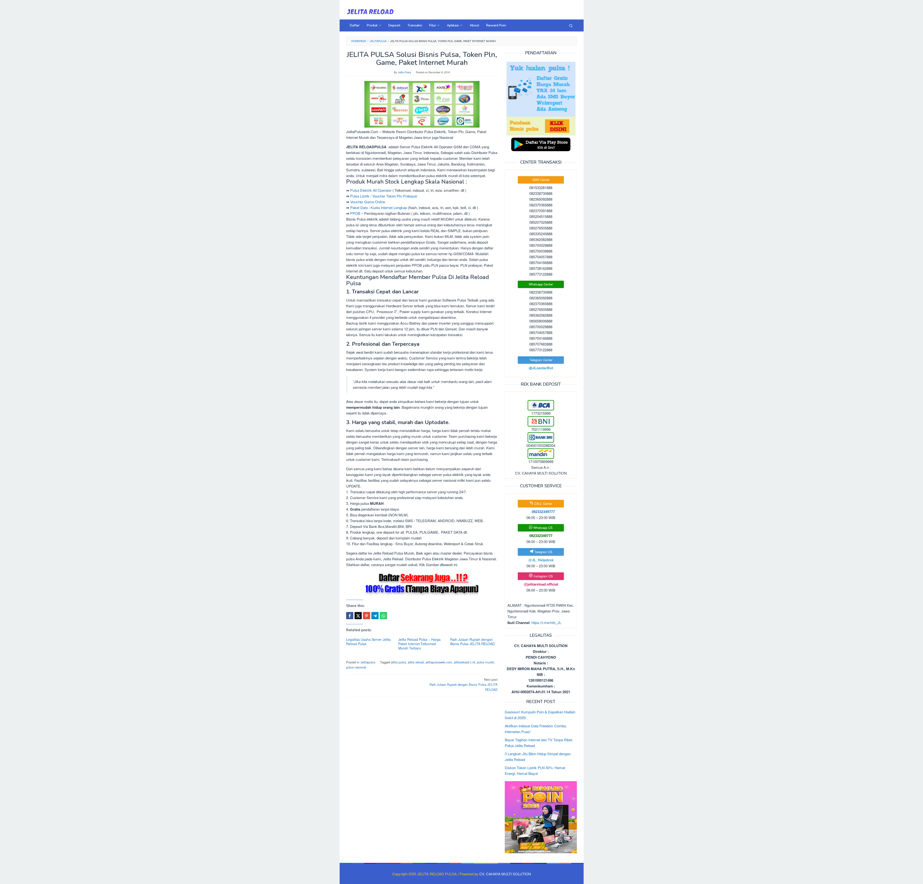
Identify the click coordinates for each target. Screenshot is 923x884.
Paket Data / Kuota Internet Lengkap (378, 207)
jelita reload (416, 662)
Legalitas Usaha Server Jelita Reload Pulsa (368, 641)
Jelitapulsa (367, 662)
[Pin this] (366, 615)
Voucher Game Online (367, 201)
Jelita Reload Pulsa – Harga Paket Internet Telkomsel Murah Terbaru (419, 643)
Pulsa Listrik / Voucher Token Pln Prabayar (383, 195)
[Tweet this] (358, 615)
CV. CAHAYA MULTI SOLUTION (505, 873)
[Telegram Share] (375, 615)
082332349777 (540, 536)
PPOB (355, 213)
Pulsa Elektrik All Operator (371, 190)
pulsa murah (485, 662)
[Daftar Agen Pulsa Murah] (541, 98)
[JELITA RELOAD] (370, 11)
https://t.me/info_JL (546, 622)
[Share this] (349, 615)
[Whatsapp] (383, 615)
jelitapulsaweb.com (439, 662)
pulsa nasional (356, 667)
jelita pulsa (398, 662)
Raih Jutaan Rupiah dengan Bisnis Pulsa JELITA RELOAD (472, 641)
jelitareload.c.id (464, 662)
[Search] (571, 25)
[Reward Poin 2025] (541, 816)
